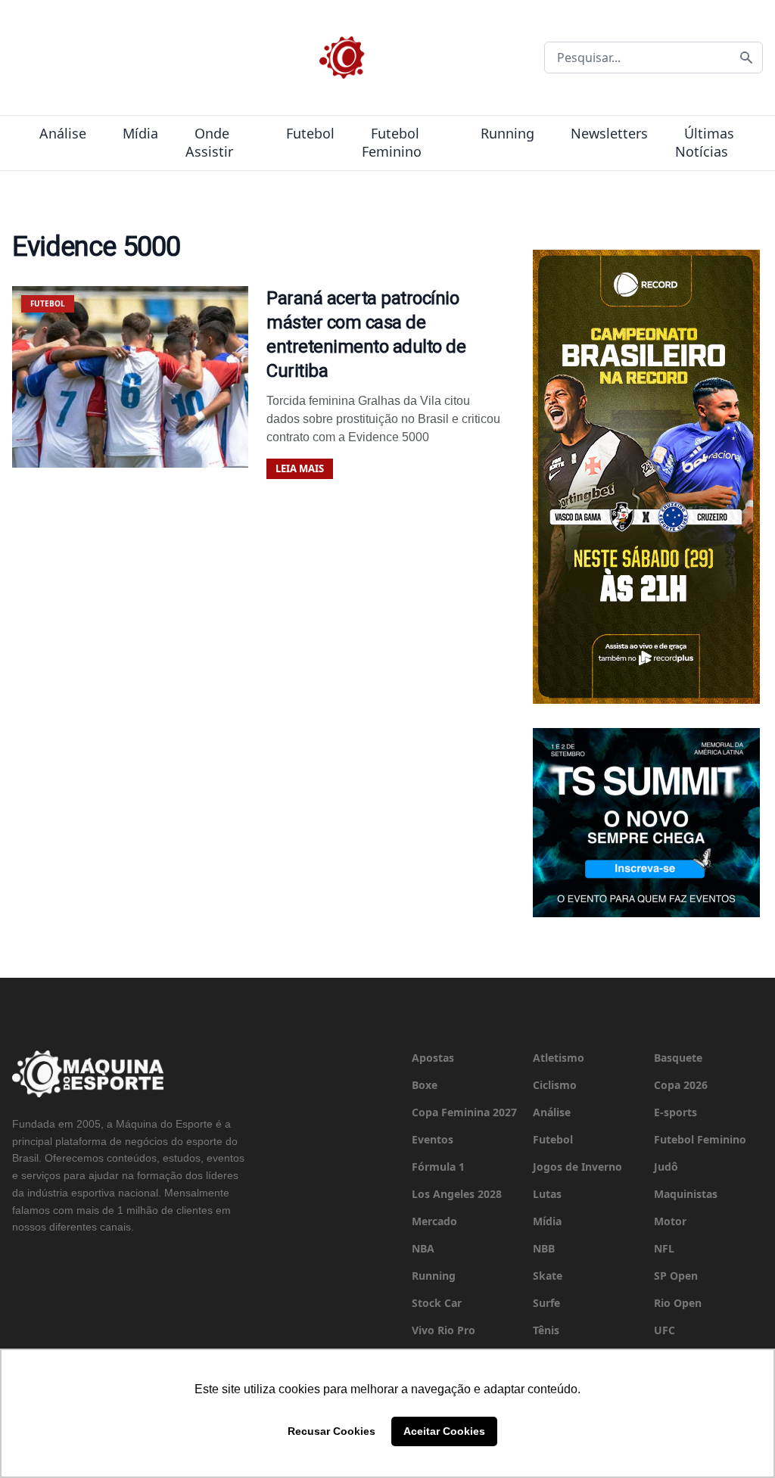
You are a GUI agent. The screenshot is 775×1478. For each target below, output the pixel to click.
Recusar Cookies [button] (331, 1431)
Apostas (433, 1057)
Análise (62, 133)
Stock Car (437, 1303)
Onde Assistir (209, 142)
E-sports (675, 1112)
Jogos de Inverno (577, 1166)
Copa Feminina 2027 (464, 1112)
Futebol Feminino (392, 142)
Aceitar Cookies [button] (444, 1431)
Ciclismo (555, 1085)
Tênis (546, 1330)
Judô (666, 1166)
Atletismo (558, 1057)
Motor (670, 1221)
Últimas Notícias (704, 142)
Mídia (140, 133)
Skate (547, 1275)
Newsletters (609, 133)
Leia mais (299, 468)
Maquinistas (685, 1194)
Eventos (432, 1139)
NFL (664, 1248)
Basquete (678, 1057)
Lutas (547, 1194)
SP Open (676, 1275)
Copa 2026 (681, 1085)
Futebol (310, 133)
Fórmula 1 (438, 1166)
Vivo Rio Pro (443, 1330)
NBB (544, 1248)
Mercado (434, 1221)
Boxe (424, 1085)
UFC (664, 1330)
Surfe (546, 1303)
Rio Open (678, 1303)
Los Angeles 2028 (457, 1194)
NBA (423, 1248)
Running (507, 133)
